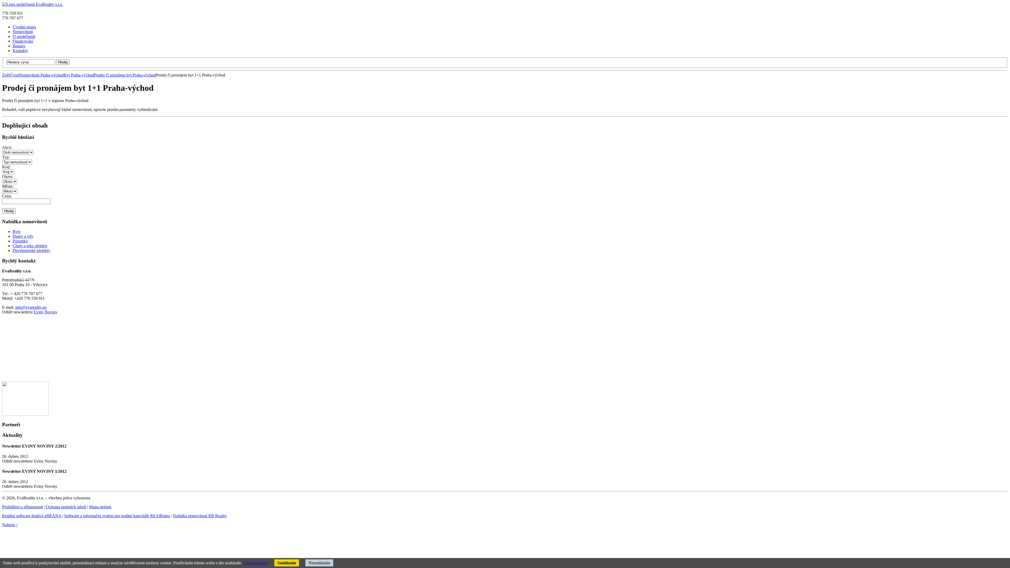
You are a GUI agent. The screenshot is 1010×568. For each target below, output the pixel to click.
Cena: (7, 196)
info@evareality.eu (31, 307)
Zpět (6, 75)
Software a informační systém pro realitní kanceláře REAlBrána (117, 516)
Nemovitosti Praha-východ (41, 75)
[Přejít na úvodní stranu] (32, 4)
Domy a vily (23, 236)
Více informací (255, 563)
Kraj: (6, 167)
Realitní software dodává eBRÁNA (31, 516)
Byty (17, 231)
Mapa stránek (100, 507)
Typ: (6, 157)
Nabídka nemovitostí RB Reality (200, 516)
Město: (7, 186)
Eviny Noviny (45, 312)
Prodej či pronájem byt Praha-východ (125, 75)
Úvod (14, 75)
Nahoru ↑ (10, 525)
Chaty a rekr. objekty (30, 246)
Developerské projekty (31, 250)
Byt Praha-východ (79, 75)
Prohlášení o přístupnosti (22, 507)
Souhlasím (286, 563)
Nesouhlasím (319, 563)
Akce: (7, 147)
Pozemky (20, 241)
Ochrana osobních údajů (66, 507)
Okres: (7, 176)
